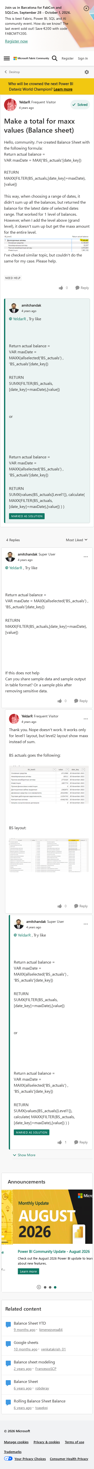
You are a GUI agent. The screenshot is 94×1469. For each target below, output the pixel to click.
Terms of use (74, 1442)
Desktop (14, 72)
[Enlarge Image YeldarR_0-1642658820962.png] (49, 785)
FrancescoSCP (45, 1368)
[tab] (44, 1287)
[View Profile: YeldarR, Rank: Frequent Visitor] (10, 105)
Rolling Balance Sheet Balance (39, 1400)
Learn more (63, 89)
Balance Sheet (26, 1381)
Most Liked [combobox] (77, 539)
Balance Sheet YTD (30, 1323)
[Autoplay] (39, 1287)
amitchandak (31, 305)
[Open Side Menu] (6, 58)
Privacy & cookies (47, 1442)
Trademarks (13, 1451)
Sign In (83, 58)
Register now (16, 41)
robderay (42, 1388)
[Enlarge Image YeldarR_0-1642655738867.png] (47, 243)
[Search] (55, 58)
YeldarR (24, 102)
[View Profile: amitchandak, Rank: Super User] (10, 557)
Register (68, 58)
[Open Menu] (86, 72)
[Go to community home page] (31, 58)
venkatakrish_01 (53, 1349)
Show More (26, 1154)
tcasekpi (41, 1407)
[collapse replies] (47, 549)
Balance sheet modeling (34, 1361)
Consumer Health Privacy (69, 1458)
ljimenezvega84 (51, 1329)
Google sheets (26, 1342)
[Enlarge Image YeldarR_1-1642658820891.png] (49, 855)
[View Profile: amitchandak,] (14, 308)
